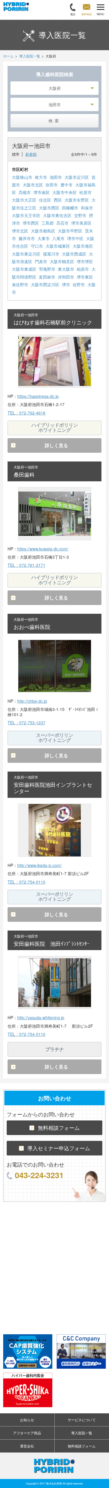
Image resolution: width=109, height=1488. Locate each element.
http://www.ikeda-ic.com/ (39, 865)
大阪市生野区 (77, 200)
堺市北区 (20, 231)
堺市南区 (41, 192)
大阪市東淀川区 (26, 254)
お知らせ (27, 1419)
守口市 (37, 246)
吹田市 (52, 185)
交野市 (80, 215)
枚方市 (41, 177)
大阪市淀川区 (77, 177)
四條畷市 (70, 208)
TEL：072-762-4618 (26, 413)
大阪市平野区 (70, 231)
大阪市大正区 (24, 200)
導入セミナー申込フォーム (58, 1148)
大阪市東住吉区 (57, 215)
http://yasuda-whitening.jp (40, 1017)
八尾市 (58, 238)
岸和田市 (66, 277)
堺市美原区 (81, 223)
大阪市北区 (33, 185)
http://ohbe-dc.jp (32, 701)
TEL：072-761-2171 (26, 565)
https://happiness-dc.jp (38, 396)
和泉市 (87, 208)
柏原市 (83, 269)
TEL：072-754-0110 (26, 882)
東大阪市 (66, 269)
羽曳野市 (47, 269)
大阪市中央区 (64, 192)
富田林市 (47, 277)
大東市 (43, 238)
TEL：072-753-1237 (26, 722)
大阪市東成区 (24, 269)
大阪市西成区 (74, 254)
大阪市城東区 (58, 246)
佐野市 (79, 284)
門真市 (41, 261)
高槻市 (25, 192)
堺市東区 (85, 277)
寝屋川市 (51, 254)
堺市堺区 (85, 261)
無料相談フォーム (59, 1127)
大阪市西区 (49, 208)
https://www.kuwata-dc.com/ (42, 549)
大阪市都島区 (43, 231)
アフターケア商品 (27, 1432)
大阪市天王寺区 (26, 215)
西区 (58, 200)
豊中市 (66, 185)
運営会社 (27, 1445)
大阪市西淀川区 (45, 284)
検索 (55, 120)
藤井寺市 (27, 238)
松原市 (85, 192)
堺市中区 (75, 238)
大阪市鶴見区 (62, 261)
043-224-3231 (39, 1175)
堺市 (66, 284)
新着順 (31, 154)
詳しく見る (56, 445)
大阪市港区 (83, 246)
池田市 (56, 177)
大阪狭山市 (22, 177)
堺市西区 (31, 223)
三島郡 (48, 223)
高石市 (62, 223)
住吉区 (45, 200)
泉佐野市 (20, 284)
